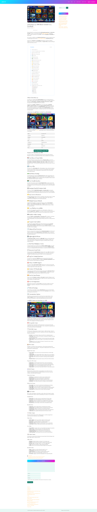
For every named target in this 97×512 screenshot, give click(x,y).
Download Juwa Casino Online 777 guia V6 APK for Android (35, 457)
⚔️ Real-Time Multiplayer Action (36, 72)
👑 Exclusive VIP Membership (35, 78)
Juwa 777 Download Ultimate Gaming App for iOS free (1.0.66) (63, 24)
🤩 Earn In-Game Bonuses (35, 79)
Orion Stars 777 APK (35, 456)
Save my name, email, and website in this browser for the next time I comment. (39, 479)
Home (28, 495)
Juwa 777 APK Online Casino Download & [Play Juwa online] (33, 500)
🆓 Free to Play (34, 55)
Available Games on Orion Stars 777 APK (37, 85)
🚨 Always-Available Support (35, 76)
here (68, 510)
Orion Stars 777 (30, 456)
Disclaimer (28, 489)
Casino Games (30, 455)
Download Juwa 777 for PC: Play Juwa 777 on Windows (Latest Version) (33, 494)
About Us (28, 487)
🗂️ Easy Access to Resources (35, 61)
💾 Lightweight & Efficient (35, 70)
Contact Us (28, 488)
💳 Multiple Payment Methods (35, 63)
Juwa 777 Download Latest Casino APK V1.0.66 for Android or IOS (32, 503)
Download (41, 38)
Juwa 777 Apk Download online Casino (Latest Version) (32, 498)
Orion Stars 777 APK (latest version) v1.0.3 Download (63, 19)
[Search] (67, 8)
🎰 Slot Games (34, 88)
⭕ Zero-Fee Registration (35, 81)
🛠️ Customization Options (35, 84)
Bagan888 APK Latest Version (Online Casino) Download (35, 458)
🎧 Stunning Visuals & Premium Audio (36, 60)
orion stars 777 (37, 130)
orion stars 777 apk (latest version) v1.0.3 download (38, 51)
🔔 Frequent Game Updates (35, 67)
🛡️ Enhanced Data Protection (35, 69)
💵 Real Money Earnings (35, 57)
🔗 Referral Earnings (34, 82)
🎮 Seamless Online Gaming (35, 66)
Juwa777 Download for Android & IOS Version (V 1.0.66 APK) (32, 505)
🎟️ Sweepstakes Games (35, 86)
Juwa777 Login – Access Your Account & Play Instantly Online (63, 27)
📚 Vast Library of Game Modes (36, 54)
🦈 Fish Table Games (34, 87)
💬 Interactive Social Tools (35, 73)
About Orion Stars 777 (34, 49)
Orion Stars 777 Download (41, 456)
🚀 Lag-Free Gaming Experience (36, 75)
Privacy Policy (29, 506)
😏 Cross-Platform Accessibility (36, 64)
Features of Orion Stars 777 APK (36, 52)
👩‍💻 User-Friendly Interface (35, 58)
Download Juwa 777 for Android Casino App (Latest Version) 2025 (33, 492)
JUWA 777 (4, 1)
